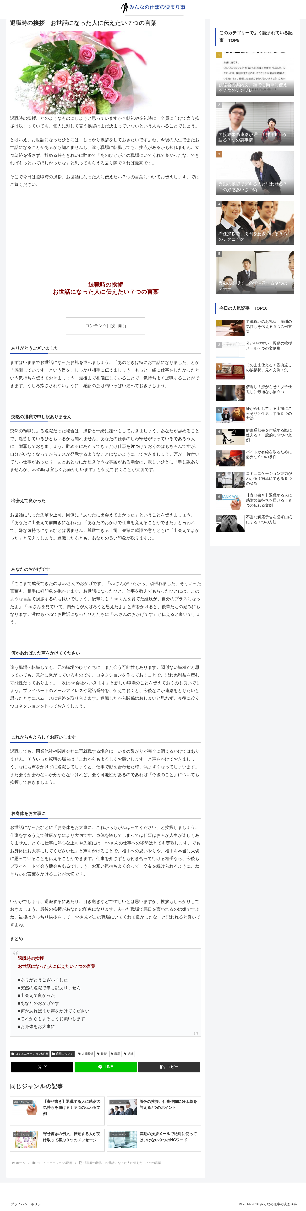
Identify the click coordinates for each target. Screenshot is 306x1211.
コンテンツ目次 (100, 325)
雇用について (64, 1053)
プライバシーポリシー (27, 1204)
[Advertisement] (105, 228)
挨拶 (104, 1053)
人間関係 (87, 1053)
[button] (169, 1067)
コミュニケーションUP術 (31, 1053)
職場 (117, 1053)
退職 (130, 1053)
